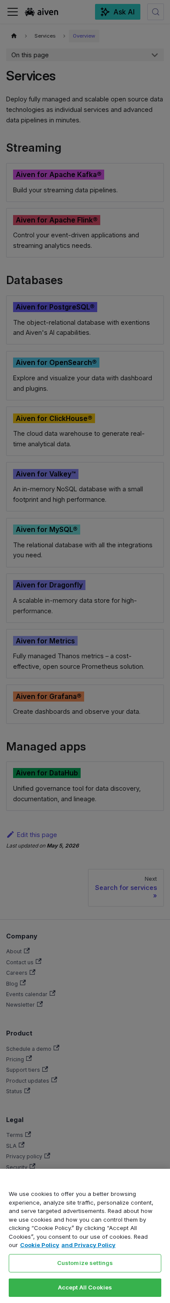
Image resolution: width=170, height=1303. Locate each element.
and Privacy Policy (88, 1244)
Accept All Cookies (85, 1287)
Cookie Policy (39, 1244)
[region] (85, 1236)
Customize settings (85, 1262)
